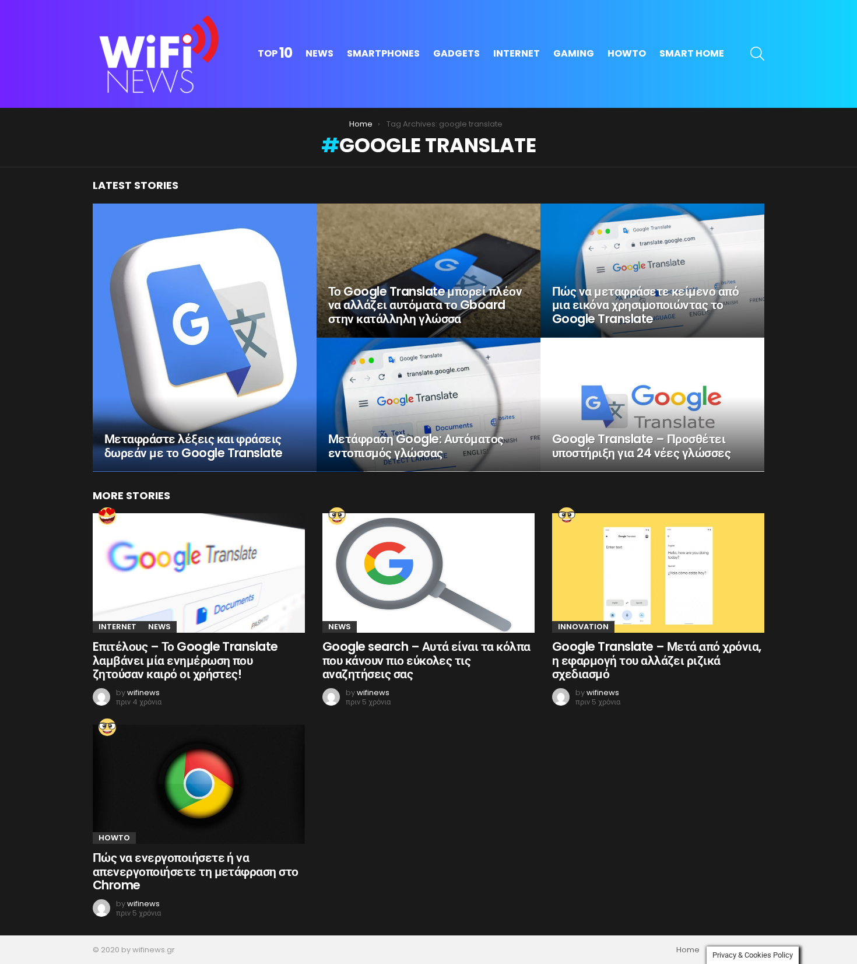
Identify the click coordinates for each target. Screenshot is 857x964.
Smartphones (383, 53)
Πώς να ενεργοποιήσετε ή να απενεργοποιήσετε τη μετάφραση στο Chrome (195, 871)
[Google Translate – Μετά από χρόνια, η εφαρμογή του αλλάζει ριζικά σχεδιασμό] (658, 573)
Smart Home (691, 53)
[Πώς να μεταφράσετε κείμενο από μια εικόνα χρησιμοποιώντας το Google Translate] (652, 271)
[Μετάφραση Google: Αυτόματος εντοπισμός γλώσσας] (428, 405)
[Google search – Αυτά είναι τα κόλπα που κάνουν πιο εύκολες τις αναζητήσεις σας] (428, 573)
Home (688, 950)
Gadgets (456, 53)
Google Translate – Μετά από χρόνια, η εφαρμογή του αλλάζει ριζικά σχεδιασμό (656, 660)
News (319, 53)
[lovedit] (107, 516)
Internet (516, 53)
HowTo (626, 53)
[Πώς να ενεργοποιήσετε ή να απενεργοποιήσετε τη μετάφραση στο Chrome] (199, 784)
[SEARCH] (757, 53)
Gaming (573, 53)
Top (275, 53)
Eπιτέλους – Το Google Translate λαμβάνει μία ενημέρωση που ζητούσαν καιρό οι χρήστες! (185, 660)
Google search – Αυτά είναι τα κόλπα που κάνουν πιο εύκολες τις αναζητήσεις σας (426, 660)
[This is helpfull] (337, 516)
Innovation (583, 626)
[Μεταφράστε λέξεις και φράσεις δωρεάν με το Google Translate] (205, 338)
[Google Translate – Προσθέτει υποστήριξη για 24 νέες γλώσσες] (652, 405)
